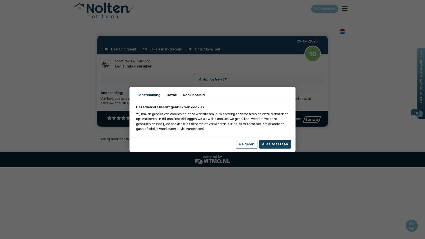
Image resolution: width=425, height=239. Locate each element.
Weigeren (246, 144)
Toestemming (148, 95)
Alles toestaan (275, 144)
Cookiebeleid (194, 95)
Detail (172, 95)
